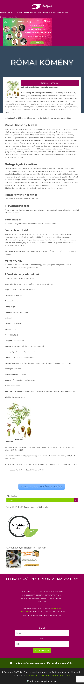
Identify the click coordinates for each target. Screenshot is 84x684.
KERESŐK (45, 12)
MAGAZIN (53, 12)
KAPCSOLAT (38, 12)
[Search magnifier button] (76, 500)
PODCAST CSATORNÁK (9, 17)
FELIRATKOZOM (42, 650)
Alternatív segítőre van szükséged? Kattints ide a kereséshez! (42, 663)
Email (42, 628)
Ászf (68, 675)
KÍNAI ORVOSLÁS (28, 12)
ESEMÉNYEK (6, 12)
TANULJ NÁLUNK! (62, 12)
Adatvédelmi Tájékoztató (37, 675)
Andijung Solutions (61, 672)
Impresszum (58, 675)
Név (42, 639)
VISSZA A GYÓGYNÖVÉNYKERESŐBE (41, 486)
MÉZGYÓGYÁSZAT (16, 12)
